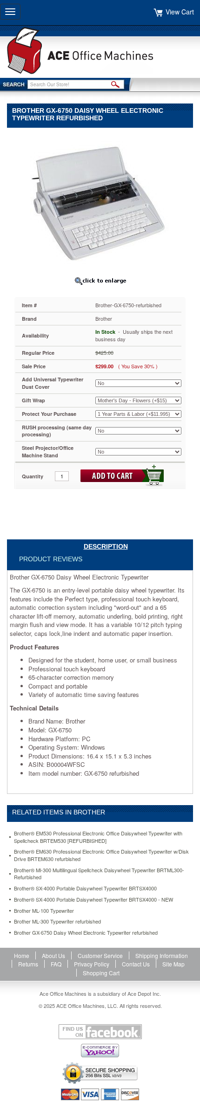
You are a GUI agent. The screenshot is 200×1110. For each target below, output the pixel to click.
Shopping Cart (101, 973)
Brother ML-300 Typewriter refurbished (57, 921)
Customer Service (100, 955)
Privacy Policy (91, 964)
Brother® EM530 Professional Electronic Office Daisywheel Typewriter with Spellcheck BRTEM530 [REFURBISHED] (98, 837)
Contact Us (136, 964)
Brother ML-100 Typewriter (44, 910)
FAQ (56, 964)
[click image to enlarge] (100, 281)
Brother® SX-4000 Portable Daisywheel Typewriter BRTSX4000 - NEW (93, 899)
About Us (53, 955)
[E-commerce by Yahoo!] (100, 1050)
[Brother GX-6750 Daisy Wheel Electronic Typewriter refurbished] (100, 202)
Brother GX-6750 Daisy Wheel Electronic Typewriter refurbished (86, 932)
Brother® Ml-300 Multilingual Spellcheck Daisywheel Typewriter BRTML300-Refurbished (99, 874)
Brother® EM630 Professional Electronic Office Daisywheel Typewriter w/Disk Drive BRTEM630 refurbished (101, 855)
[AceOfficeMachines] (100, 50)
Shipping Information (161, 955)
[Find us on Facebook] (100, 1031)
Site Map (173, 964)
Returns (28, 964)
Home (21, 955)
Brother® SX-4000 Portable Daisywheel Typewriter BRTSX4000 (85, 888)
